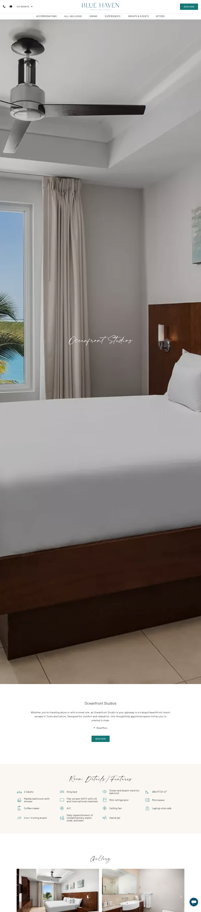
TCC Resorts (22, 6)
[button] (189, 7)
